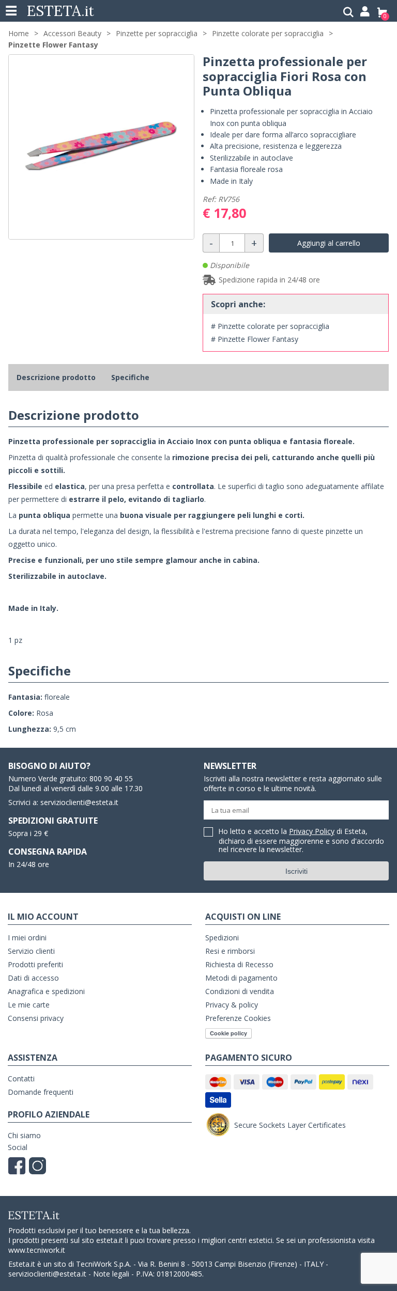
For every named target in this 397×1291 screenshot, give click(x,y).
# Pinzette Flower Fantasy (254, 339)
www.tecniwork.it (36, 1250)
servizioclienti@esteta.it (79, 802)
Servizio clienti (31, 951)
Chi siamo (24, 1135)
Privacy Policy (311, 831)
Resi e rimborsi (230, 951)
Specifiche (130, 377)
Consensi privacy (36, 1018)
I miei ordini (27, 937)
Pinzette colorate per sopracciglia (268, 33)
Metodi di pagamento (241, 978)
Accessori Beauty (72, 33)
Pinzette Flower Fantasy (53, 45)
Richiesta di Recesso (239, 964)
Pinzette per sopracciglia (156, 33)
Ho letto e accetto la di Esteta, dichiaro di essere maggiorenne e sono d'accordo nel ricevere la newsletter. (301, 840)
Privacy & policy (231, 1005)
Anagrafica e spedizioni (46, 991)
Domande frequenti (40, 1092)
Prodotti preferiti (35, 964)
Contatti (21, 1078)
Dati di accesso (33, 978)
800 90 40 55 (111, 778)
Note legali (111, 1274)
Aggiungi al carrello (328, 243)
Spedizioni (222, 937)
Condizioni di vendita (239, 991)
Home (18, 33)
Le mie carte (29, 1005)
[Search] (348, 12)
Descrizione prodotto (56, 377)
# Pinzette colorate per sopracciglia (270, 326)
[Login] (364, 12)
